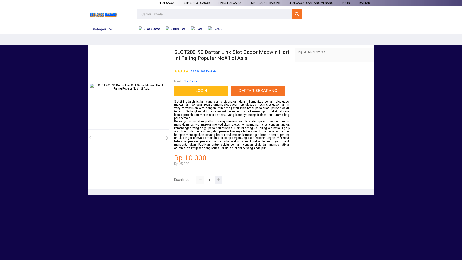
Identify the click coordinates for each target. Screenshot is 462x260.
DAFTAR (364, 3)
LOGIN (346, 3)
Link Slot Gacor (230, 3)
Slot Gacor (167, 3)
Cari (297, 14)
